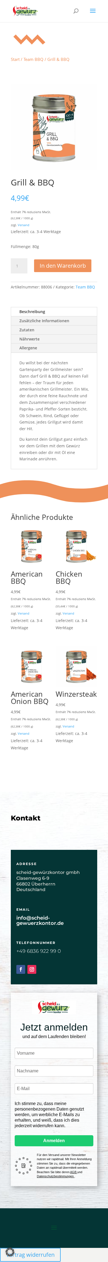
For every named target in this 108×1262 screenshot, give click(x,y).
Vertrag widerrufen (30, 1254)
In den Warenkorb (63, 265)
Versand (23, 225)
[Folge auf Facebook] (20, 969)
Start (15, 59)
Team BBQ (33, 59)
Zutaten (26, 329)
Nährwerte (29, 339)
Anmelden (54, 1140)
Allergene (28, 347)
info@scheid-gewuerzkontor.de (40, 920)
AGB (73, 1172)
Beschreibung (32, 311)
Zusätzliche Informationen (44, 320)
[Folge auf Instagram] (31, 969)
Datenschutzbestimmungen (55, 1176)
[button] (10, 1252)
